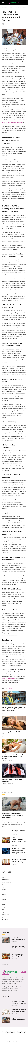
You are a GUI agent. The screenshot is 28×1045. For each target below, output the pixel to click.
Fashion (4, 899)
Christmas (4, 894)
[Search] (25, 2)
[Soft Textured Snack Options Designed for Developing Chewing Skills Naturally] (6, 840)
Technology (5, 919)
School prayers (5, 914)
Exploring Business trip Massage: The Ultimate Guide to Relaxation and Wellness (13, 756)
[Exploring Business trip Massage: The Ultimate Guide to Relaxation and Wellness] (14, 746)
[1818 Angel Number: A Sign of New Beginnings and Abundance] (6, 1012)
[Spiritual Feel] (14, 2)
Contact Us (21, 1037)
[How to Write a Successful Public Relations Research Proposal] (14, 37)
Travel (3, 922)
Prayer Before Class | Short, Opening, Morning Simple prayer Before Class (19, 1019)
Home (10, 7)
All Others (4, 877)
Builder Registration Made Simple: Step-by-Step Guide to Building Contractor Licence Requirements (14, 708)
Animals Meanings (6, 882)
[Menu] (3, 2)
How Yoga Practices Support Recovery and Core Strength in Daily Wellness (12, 815)
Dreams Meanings (6, 897)
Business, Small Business (8, 892)
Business (4, 889)
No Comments (6, 26)
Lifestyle (4, 907)
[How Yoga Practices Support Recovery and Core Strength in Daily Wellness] (14, 804)
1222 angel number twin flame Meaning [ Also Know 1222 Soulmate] (19, 1003)
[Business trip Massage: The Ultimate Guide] (14, 723)
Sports (3, 917)
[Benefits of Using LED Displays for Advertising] (14, 771)
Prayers (4, 912)
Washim (8, 24)
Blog (3, 887)
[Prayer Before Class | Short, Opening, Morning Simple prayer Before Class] (6, 1020)
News (3, 909)
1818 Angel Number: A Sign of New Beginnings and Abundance (19, 1011)
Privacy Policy (12, 1037)
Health (3, 902)
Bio (2, 884)
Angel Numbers (5, 879)
